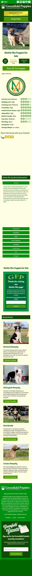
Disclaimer (8, 517)
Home (3, 73)
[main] (16, 168)
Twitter (18, 2)
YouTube (21, 2)
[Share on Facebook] (6, 136)
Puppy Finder (16, 19)
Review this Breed (24, 61)
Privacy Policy (21, 517)
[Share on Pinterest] (12, 136)
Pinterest (23, 2)
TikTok (29, 2)
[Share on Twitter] (9, 136)
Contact (14, 517)
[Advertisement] (16, 158)
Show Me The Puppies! (16, 68)
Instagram (26, 2)
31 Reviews (14, 62)
